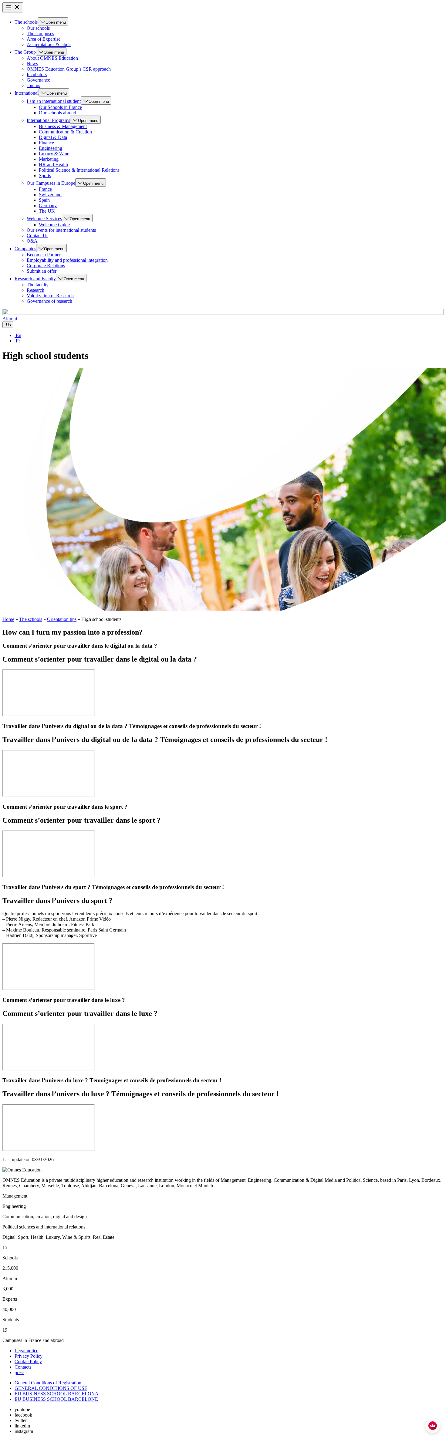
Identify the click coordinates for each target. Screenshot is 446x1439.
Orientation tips (61, 619)
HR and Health (53, 164)
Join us (33, 85)
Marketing (49, 159)
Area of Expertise (43, 39)
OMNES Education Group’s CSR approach (69, 69)
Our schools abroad (57, 112)
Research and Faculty (35, 278)
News (32, 63)
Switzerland (50, 194)
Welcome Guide (54, 224)
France (45, 189)
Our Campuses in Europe (51, 183)
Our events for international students (61, 230)
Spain (44, 200)
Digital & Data (53, 137)
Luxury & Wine (54, 153)
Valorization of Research (50, 295)
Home (8, 619)
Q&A (32, 241)
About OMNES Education (52, 58)
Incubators (37, 74)
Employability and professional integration (67, 260)
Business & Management (63, 126)
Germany (48, 205)
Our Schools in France (60, 107)
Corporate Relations (46, 265)
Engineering (50, 148)
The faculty (38, 284)
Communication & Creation (65, 131)
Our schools (38, 28)
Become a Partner (44, 254)
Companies (25, 248)
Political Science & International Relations (79, 170)
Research (35, 290)
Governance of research (49, 301)
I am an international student (54, 101)
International (27, 93)
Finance (46, 142)
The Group (25, 52)
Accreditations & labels (49, 44)
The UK (47, 211)
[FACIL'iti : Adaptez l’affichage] (432, 1425)
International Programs (48, 120)
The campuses (40, 33)
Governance (38, 80)
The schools (26, 22)
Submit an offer (41, 271)
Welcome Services (44, 218)
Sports (45, 175)
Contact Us (37, 235)
